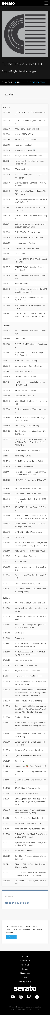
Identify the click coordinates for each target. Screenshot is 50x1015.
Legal (25, 977)
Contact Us (25, 960)
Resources (25, 973)
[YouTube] (13, 997)
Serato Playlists (8, 82)
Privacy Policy (25, 981)
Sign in (11, 937)
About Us (25, 965)
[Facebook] (37, 997)
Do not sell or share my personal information (25, 1007)
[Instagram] (21, 997)
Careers (25, 969)
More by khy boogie (16, 903)
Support (25, 956)
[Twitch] (29, 997)
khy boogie (21, 82)
